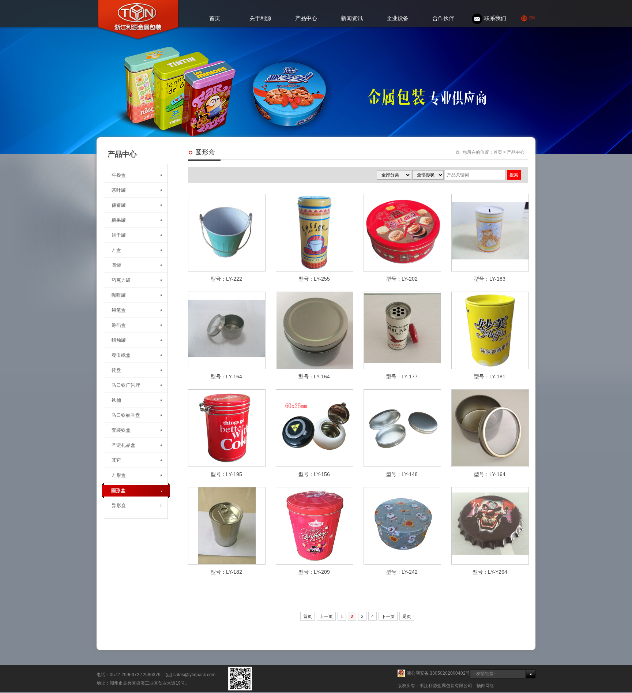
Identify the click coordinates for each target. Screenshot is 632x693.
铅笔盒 (119, 310)
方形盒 (119, 475)
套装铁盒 (121, 430)
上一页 (326, 616)
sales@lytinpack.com (194, 674)
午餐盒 (119, 175)
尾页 (406, 616)
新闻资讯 (352, 18)
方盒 (116, 250)
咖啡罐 (119, 295)
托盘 (116, 370)
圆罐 (116, 265)
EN (532, 17)
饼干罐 (119, 235)
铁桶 (116, 400)
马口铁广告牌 (126, 385)
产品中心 (306, 18)
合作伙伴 (443, 18)
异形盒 (119, 505)
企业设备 (398, 18)
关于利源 (260, 18)
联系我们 (495, 18)
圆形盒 (118, 490)
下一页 (388, 616)
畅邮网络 (485, 685)
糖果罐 (119, 220)
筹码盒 (119, 325)
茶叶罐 (119, 190)
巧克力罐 (121, 280)
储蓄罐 (119, 205)
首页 (214, 18)
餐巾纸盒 (121, 355)
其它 (116, 460)
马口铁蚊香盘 (126, 415)
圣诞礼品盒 (123, 445)
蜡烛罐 (119, 340)
